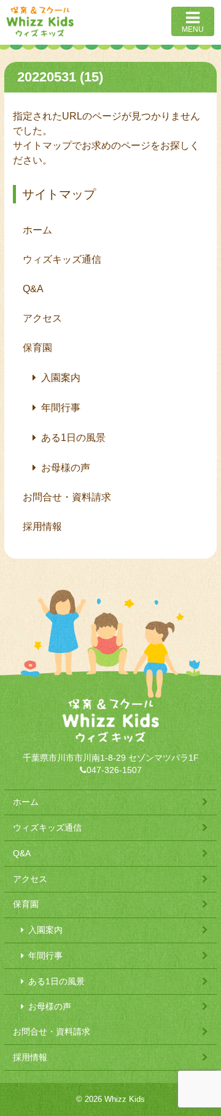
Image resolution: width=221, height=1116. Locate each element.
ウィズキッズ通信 (62, 259)
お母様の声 (65, 467)
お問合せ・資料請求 (67, 497)
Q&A (33, 289)
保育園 (37, 347)
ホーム (37, 230)
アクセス (42, 318)
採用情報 (42, 526)
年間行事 (60, 407)
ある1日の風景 (73, 437)
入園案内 (60, 377)
